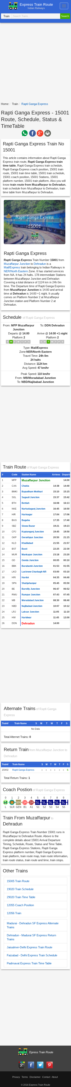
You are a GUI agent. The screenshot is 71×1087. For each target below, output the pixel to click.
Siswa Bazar (28, 526)
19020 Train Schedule (20, 889)
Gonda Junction (30, 560)
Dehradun (40, 263)
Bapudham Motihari (32, 491)
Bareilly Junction (31, 589)
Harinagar (27, 514)
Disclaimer (35, 1077)
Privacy (16, 1077)
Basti (24, 549)
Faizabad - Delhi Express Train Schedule (32, 955)
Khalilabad (27, 543)
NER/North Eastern (16, 271)
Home (5, 103)
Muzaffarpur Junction (17, 263)
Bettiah (25, 503)
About (55, 1077)
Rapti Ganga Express (23, 770)
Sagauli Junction (30, 497)
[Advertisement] (35, 62)
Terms (25, 1077)
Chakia (25, 486)
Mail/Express (12, 267)
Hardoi (25, 577)
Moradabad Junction (33, 600)
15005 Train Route (18, 881)
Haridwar (26, 617)
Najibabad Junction (32, 606)
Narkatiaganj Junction (33, 508)
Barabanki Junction (32, 566)
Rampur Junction (31, 594)
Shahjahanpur (29, 583)
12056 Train (14, 913)
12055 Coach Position (20, 905)
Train (15, 103)
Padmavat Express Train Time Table (29, 963)
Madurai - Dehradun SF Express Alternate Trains (33, 925)
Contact (46, 1077)
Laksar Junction (30, 611)
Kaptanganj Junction (33, 531)
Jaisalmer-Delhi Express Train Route (29, 947)
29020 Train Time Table (21, 897)
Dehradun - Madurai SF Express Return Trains (31, 937)
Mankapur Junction (32, 554)
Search (65, 16)
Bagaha (26, 520)
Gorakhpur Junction (32, 537)
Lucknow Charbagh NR (34, 571)
